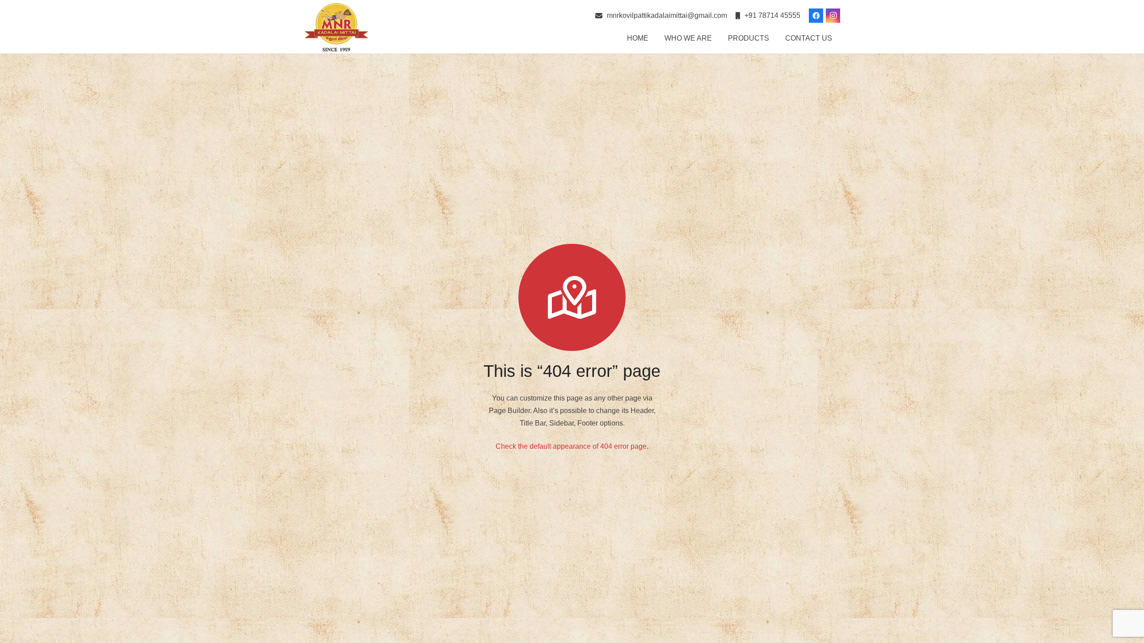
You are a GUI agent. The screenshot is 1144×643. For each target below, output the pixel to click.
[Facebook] (816, 15)
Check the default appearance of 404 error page (571, 446)
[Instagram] (833, 15)
